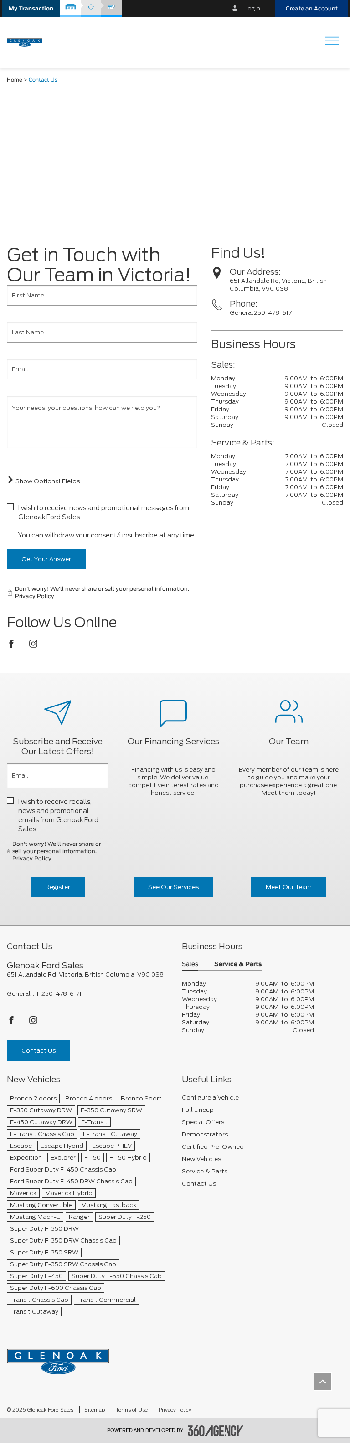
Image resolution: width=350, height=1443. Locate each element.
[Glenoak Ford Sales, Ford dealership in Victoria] (28, 42)
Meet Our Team (289, 887)
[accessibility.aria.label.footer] (215, 1430)
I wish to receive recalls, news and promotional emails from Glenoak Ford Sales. (58, 815)
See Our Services (173, 887)
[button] (31, 8)
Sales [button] (190, 964)
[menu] (331, 41)
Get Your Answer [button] (46, 559)
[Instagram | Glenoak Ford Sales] (33, 646)
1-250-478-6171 (271, 312)
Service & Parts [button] (238, 964)
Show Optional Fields (47, 481)
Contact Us (38, 1050)
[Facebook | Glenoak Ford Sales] (12, 646)
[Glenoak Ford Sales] (58, 1358)
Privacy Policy (34, 596)
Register (58, 887)
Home (14, 79)
